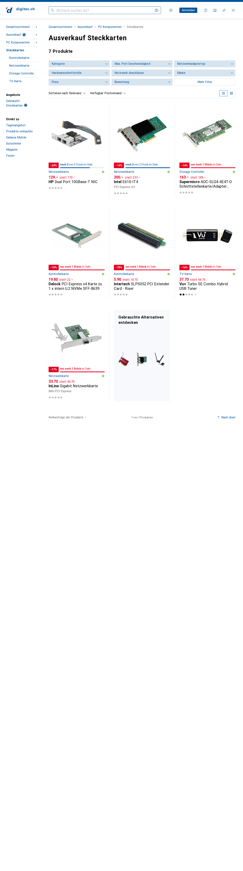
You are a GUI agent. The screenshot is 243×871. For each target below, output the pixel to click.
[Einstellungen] (171, 10)
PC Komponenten (18, 42)
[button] (103, 171)
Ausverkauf (13, 34)
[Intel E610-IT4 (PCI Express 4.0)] (141, 151)
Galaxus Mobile (16, 137)
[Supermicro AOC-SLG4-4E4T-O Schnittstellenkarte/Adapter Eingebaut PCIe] (207, 151)
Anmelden (188, 10)
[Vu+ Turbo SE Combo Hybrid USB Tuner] (207, 253)
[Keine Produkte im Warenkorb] (233, 10)
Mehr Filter (204, 82)
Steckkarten (15, 50)
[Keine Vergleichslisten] (215, 10)
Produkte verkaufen (19, 131)
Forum (10, 155)
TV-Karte (15, 81)
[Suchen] (52, 10)
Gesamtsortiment (18, 27)
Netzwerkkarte (19, 65)
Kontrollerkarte (19, 58)
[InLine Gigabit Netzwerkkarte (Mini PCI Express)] (76, 355)
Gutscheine (13, 143)
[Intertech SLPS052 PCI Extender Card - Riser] (141, 253)
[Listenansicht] (231, 93)
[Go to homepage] (20, 10)
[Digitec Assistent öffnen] (206, 10)
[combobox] (76, 93)
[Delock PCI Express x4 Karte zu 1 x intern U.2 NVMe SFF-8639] (76, 253)
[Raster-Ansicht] (223, 93)
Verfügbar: (97, 93)
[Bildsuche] (156, 10)
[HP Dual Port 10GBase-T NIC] (76, 151)
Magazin (11, 149)
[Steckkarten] (142, 355)
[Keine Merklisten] (224, 10)
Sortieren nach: (59, 93)
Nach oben (228, 417)
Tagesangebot (16, 125)
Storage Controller (21, 73)
